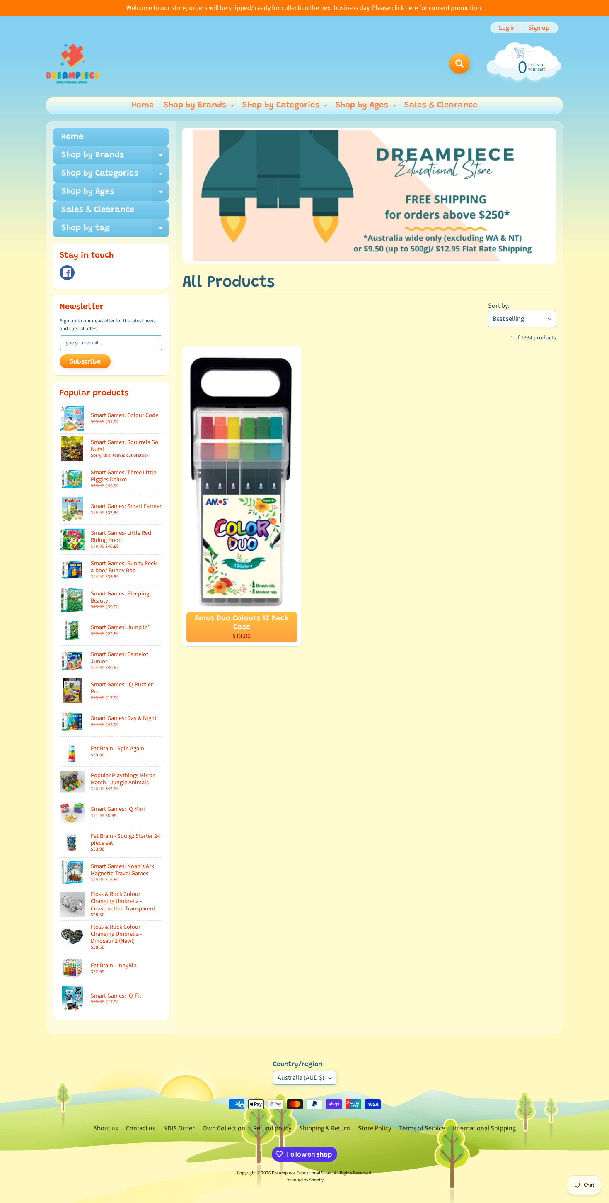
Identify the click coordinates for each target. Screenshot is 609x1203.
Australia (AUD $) (301, 1077)
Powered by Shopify (304, 1180)
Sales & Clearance (440, 105)
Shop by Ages (367, 107)
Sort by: (499, 305)
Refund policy (272, 1128)
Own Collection (224, 1128)
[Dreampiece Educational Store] (72, 63)
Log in (507, 27)
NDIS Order (179, 1128)
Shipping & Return (324, 1128)
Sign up (538, 27)
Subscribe (85, 362)
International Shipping (484, 1128)
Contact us (140, 1128)
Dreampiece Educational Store (302, 1173)
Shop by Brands (200, 107)
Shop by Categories (286, 107)
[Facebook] (67, 272)
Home (143, 105)
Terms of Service (422, 1128)
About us (105, 1128)
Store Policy (374, 1128)
